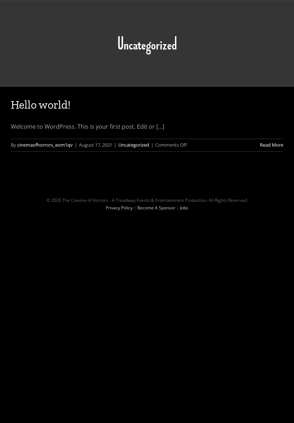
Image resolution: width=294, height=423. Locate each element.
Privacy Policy (119, 208)
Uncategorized (133, 145)
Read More (271, 145)
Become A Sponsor (156, 208)
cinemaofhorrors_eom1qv (45, 145)
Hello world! (41, 104)
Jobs (184, 208)
